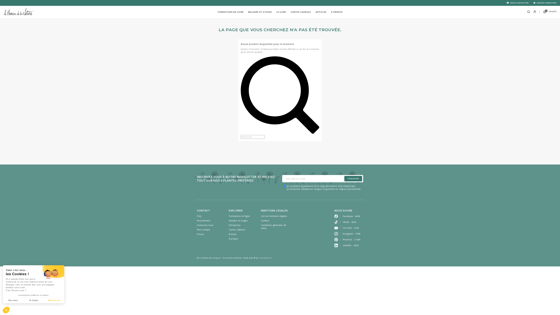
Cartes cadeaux (237, 229)
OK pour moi (54, 300)
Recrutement (203, 220)
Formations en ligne (230, 12)
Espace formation (546, 3)
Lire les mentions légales (274, 216)
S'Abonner (353, 178)
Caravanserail (265, 258)
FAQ (199, 216)
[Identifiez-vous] (534, 12)
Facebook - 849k (351, 216)
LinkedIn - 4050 (351, 245)
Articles (321, 12)
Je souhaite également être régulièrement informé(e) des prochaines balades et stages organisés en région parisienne (324, 187)
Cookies (265, 220)
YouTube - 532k (351, 227)
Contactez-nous (205, 225)
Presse (200, 234)
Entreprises (235, 225)
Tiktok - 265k (349, 222)
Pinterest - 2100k (352, 239)
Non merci (13, 300)
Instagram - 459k (352, 233)
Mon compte (203, 229)
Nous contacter (519, 3)
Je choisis (33, 300)
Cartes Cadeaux (301, 12)
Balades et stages (238, 220)
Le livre (281, 12)
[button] (6, 310)
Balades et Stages (260, 12)
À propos (336, 12)
